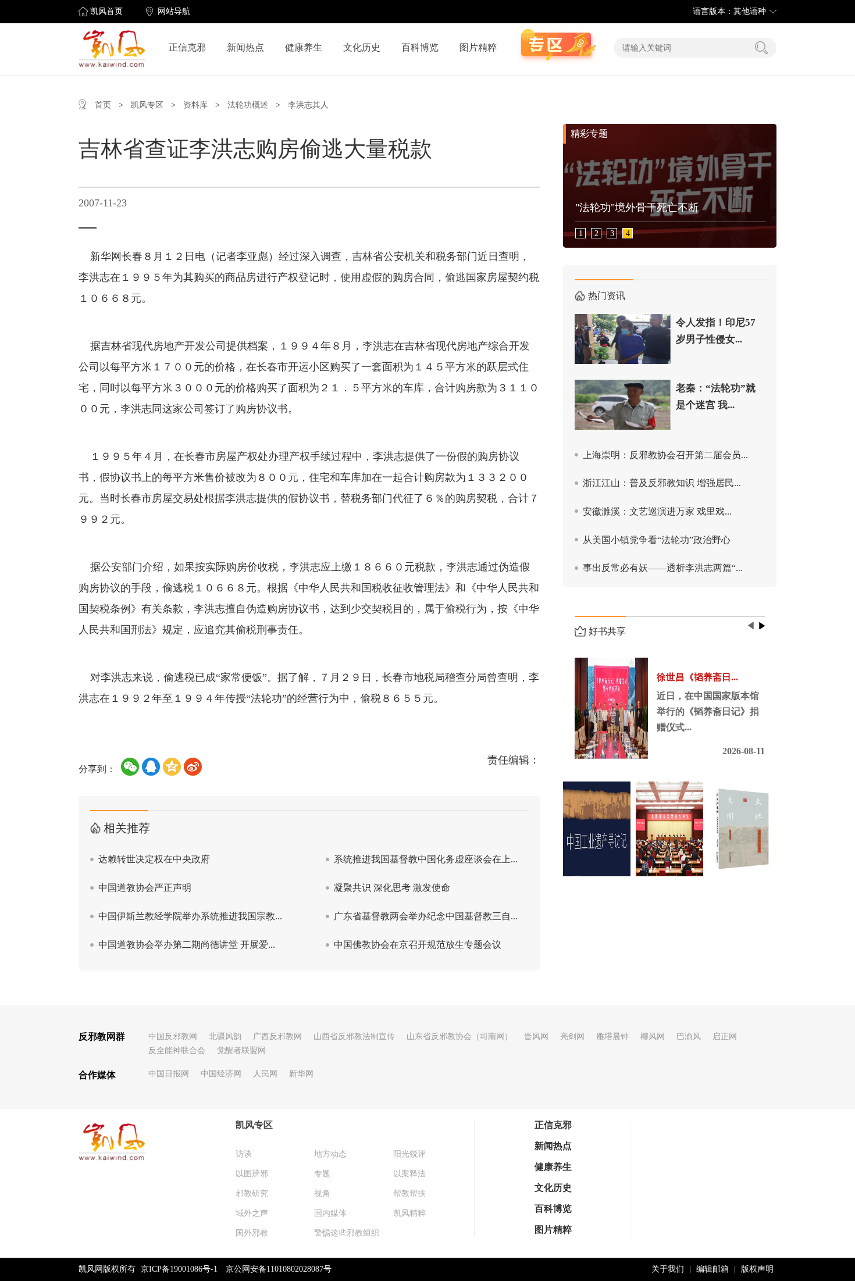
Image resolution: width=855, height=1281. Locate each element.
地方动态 (330, 1154)
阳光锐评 (409, 1154)
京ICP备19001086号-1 (179, 1269)
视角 (322, 1193)
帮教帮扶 (409, 1193)
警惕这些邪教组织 (346, 1233)
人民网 (265, 1073)
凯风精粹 (409, 1213)
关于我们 (667, 1269)
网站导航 (174, 11)
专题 (322, 1173)
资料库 (195, 105)
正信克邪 (187, 47)
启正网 (724, 1036)
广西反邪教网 (277, 1036)
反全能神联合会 (176, 1050)
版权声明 (757, 1269)
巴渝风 (688, 1036)
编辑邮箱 (712, 1269)
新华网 (301, 1073)
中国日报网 (168, 1073)
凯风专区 (147, 105)
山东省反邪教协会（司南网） (459, 1036)
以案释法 (409, 1173)
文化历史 (361, 47)
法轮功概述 (247, 105)
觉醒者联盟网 (241, 1050)
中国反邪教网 (172, 1036)
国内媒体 (330, 1213)
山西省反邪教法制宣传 (354, 1036)
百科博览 (420, 47)
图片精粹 (478, 47)
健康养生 (303, 47)
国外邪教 (252, 1233)
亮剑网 (572, 1036)
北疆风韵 (225, 1036)
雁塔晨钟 (612, 1036)
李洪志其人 (308, 105)
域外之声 (252, 1213)
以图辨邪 (252, 1173)
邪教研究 (252, 1193)
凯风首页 (106, 11)
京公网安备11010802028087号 (279, 1269)
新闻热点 (245, 47)
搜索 (761, 47)
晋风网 (536, 1036)
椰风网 (652, 1036)
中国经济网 (221, 1073)
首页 (103, 105)
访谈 (244, 1154)
